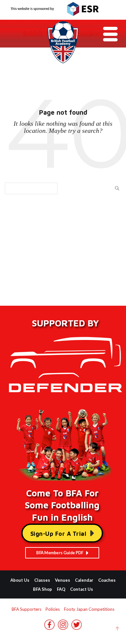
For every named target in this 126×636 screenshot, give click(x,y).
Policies (53, 609)
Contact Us (81, 589)
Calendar (84, 580)
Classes (42, 580)
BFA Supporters (26, 609)
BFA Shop (42, 589)
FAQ (61, 589)
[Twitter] (76, 627)
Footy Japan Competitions (89, 609)
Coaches (107, 580)
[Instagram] (63, 627)
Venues (62, 580)
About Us (19, 580)
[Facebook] (49, 627)
